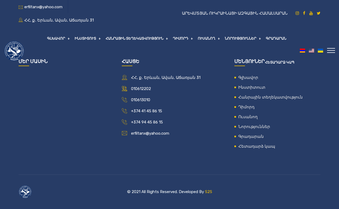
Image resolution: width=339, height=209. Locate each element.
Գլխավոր (56, 38)
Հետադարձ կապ (279, 62)
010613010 (140, 99)
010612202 (141, 88)
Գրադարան (276, 38)
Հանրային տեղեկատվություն (134, 38)
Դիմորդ (180, 38)
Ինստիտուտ (85, 38)
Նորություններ (240, 38)
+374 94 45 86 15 (147, 122)
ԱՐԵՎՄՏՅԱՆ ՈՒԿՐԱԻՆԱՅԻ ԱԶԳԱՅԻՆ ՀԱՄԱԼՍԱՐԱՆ (235, 13)
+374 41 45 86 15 (146, 111)
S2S (208, 191)
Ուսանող (206, 38)
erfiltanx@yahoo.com (43, 7)
